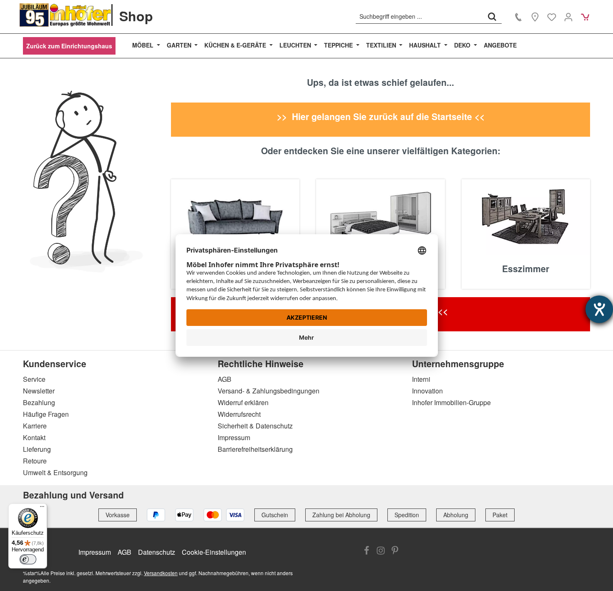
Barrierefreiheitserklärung (255, 449)
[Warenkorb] (585, 16)
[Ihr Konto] (568, 16)
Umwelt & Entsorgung (55, 472)
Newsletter (39, 391)
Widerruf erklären (243, 402)
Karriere (35, 426)
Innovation (427, 391)
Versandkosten (161, 572)
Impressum (234, 437)
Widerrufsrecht (239, 414)
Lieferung (37, 449)
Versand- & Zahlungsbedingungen (268, 391)
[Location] (535, 16)
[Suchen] (492, 16)
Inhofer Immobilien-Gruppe (451, 402)
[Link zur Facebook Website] (366, 551)
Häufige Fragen (46, 414)
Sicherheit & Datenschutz (255, 426)
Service (34, 379)
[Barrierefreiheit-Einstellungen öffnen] (599, 309)
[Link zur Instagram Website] (380, 551)
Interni (421, 379)
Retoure (35, 461)
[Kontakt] (518, 16)
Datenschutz (156, 552)
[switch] (28, 559)
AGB (224, 379)
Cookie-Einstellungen (214, 552)
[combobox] (419, 16)
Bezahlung (39, 402)
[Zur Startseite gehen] (65, 15)
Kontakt (34, 437)
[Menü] (42, 508)
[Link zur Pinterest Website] (394, 551)
